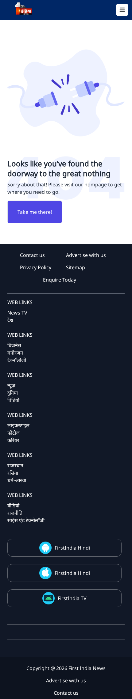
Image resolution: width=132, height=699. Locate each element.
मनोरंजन (15, 352)
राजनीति (14, 513)
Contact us (32, 255)
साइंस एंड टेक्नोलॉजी (26, 520)
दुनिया (12, 392)
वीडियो (13, 505)
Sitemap (75, 267)
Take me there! (34, 212)
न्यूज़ (11, 385)
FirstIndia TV (72, 598)
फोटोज (13, 432)
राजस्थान (15, 465)
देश (10, 320)
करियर (13, 440)
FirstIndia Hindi (72, 547)
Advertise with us (86, 255)
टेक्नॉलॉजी (16, 360)
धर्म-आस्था (16, 480)
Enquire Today (59, 279)
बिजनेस (14, 345)
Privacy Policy (35, 267)
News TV (17, 312)
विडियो (13, 400)
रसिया (12, 472)
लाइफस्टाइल (18, 425)
